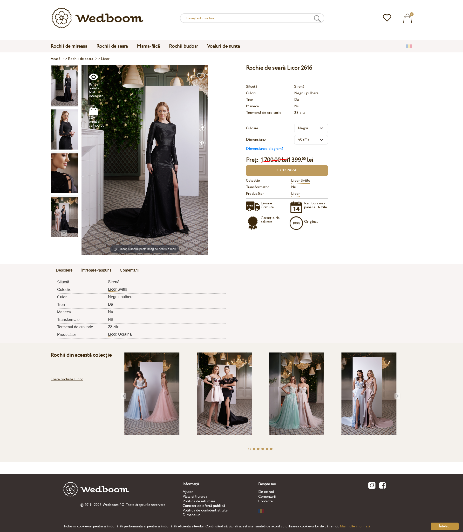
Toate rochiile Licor (67, 379)
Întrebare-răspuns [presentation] (96, 270)
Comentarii (267, 496)
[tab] (64, 270)
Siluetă (251, 86)
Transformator (257, 187)
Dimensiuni (192, 515)
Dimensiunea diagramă (264, 148)
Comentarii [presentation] (129, 270)
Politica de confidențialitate (205, 510)
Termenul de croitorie (263, 112)
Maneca (252, 106)
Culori (251, 93)
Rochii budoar (183, 46)
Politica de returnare (199, 501)
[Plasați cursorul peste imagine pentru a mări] (145, 159)
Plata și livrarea (195, 496)
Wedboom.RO (113, 505)
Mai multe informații (355, 526)
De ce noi (266, 492)
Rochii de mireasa (69, 46)
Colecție (253, 180)
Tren (249, 99)
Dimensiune (256, 139)
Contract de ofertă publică (204, 506)
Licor (295, 193)
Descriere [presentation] (64, 270)
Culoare (252, 128)
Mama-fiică (148, 46)
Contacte (265, 501)
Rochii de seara (112, 46)
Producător (255, 193)
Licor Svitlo (300, 180)
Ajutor (188, 492)
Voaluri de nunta (223, 46)
